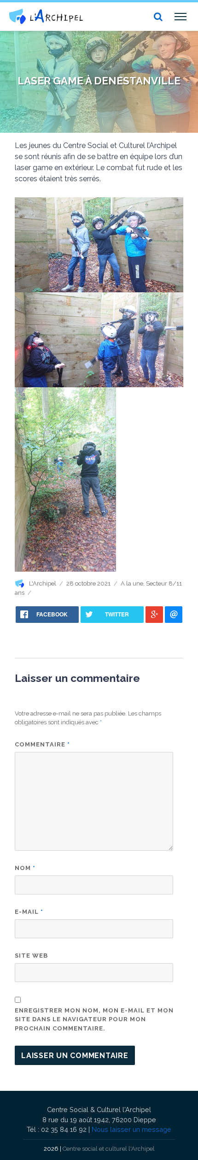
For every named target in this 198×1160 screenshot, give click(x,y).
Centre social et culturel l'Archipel (109, 1148)
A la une (132, 583)
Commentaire (42, 744)
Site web (31, 955)
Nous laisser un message (131, 1129)
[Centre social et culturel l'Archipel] (46, 16)
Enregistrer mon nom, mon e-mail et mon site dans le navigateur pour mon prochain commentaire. (94, 1019)
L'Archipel (42, 583)
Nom (25, 867)
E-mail (29, 911)
